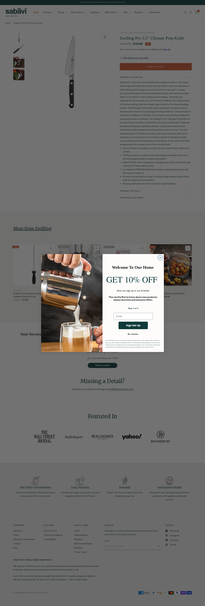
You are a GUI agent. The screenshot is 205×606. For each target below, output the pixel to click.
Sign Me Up (133, 325)
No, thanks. (133, 334)
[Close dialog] (160, 257)
